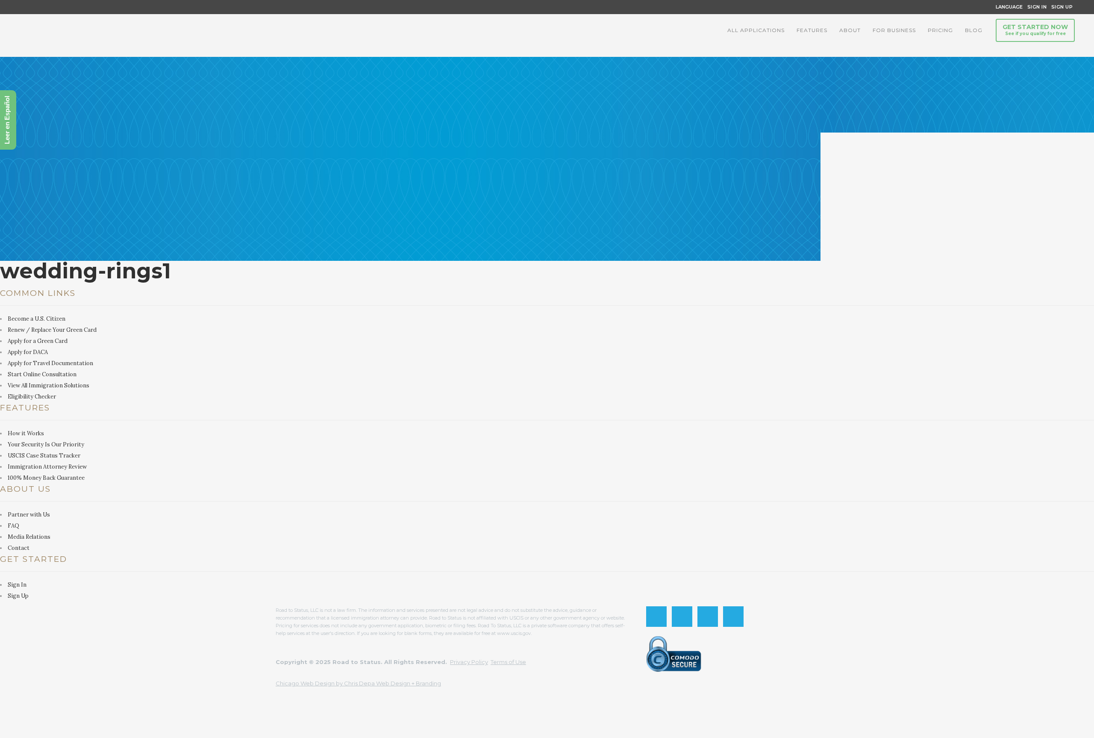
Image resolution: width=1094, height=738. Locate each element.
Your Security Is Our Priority (46, 444)
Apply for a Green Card (38, 341)
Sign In (1037, 7)
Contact (18, 548)
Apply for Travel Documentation (50, 363)
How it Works (26, 433)
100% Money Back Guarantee (46, 477)
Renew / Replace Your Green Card (52, 330)
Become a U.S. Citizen (36, 318)
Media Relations (29, 536)
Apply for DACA (28, 352)
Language (1008, 7)
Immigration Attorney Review (47, 466)
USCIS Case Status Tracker (44, 455)
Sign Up (1060, 7)
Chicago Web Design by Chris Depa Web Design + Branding (358, 683)
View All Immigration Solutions (48, 385)
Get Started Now (1035, 29)
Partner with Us (29, 514)
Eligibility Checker (32, 396)
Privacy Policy (469, 661)
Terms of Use (508, 661)
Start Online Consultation (42, 374)
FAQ (13, 525)
